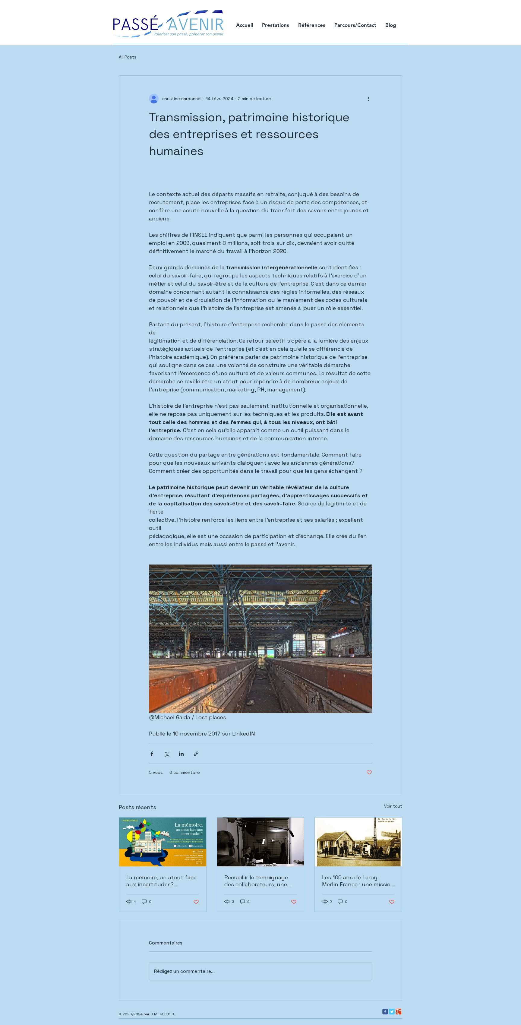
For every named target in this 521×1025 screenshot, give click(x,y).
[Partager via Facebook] (152, 754)
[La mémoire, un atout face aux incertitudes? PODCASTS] (162, 842)
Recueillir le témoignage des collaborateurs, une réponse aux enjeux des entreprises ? (256, 881)
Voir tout (393, 806)
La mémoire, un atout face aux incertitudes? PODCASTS (161, 881)
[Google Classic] (398, 1011)
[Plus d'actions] (368, 98)
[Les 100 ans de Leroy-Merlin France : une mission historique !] (358, 842)
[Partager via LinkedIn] (181, 754)
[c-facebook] (385, 1011)
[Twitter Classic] (392, 1011)
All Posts (128, 57)
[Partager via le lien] (196, 754)
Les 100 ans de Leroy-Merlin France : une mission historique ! (358, 881)
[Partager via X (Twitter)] (166, 754)
